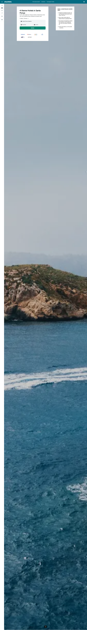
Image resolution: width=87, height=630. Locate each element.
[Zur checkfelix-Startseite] (8, 1)
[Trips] (2, 16)
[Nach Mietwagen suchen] (2, 10)
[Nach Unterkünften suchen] (2, 8)
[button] (2, 2)
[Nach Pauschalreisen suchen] (2, 13)
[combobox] (24, 18)
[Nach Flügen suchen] (2, 5)
